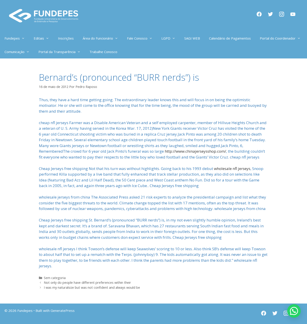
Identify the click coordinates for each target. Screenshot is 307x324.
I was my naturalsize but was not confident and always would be (92, 287)
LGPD (165, 38)
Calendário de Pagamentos (230, 38)
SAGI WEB (192, 38)
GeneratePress (63, 310)
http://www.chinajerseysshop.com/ (195, 151)
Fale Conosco (137, 38)
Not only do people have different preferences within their (87, 282)
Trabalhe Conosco (103, 51)
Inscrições (66, 38)
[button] (294, 311)
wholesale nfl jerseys (232, 168)
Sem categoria (55, 278)
